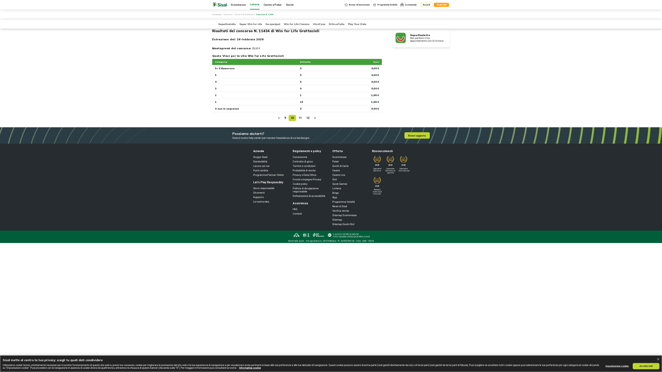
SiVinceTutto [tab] (336, 24)
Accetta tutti (646, 366)
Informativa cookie (250, 367)
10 (292, 118)
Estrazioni (228, 15)
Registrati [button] (442, 5)
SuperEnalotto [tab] (227, 24)
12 (308, 118)
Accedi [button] (426, 5)
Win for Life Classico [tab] (297, 24)
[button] (357, 5)
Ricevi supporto (417, 135)
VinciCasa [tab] (319, 24)
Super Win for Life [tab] (250, 24)
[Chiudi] (658, 359)
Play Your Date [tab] (357, 24)
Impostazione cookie (617, 366)
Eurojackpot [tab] (273, 24)
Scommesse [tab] (238, 4)
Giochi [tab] (290, 4)
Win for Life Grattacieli (244, 15)
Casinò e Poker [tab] (273, 4)
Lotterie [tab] (254, 4)
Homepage (216, 15)
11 (300, 118)
